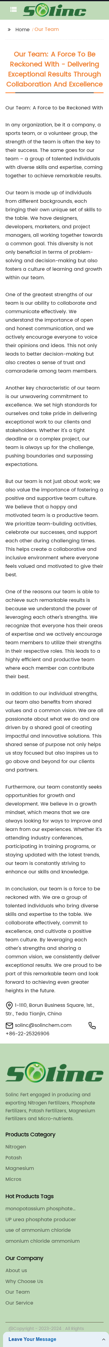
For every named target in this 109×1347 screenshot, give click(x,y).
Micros (13, 1179)
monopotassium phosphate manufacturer (39, 1208)
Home (22, 30)
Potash (13, 1157)
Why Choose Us (24, 1281)
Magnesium (19, 1168)
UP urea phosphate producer (40, 1219)
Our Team (17, 1292)
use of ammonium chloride (38, 1230)
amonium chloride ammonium (42, 1241)
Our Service (19, 1303)
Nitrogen (15, 1147)
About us (16, 1271)
